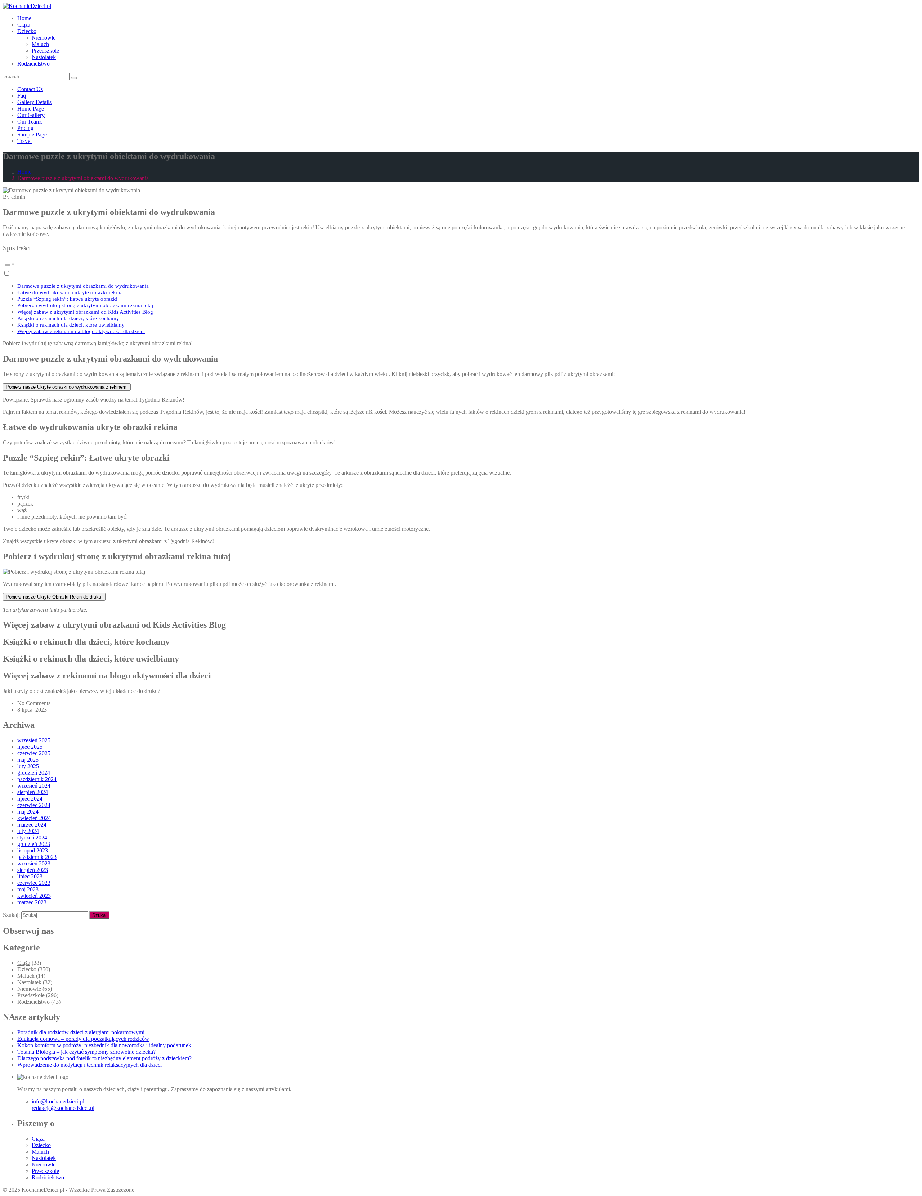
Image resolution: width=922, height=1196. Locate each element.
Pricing (25, 128)
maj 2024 (28, 811)
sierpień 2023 (32, 870)
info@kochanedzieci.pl (58, 1101)
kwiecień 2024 (34, 818)
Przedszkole (45, 51)
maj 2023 (28, 889)
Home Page (30, 109)
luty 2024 (28, 831)
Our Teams (29, 121)
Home (24, 18)
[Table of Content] (461, 264)
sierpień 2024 (32, 792)
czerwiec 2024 (33, 805)
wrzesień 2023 (33, 863)
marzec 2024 (31, 824)
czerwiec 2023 (33, 883)
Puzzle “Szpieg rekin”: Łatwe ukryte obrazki (67, 299)
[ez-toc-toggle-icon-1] (461, 268)
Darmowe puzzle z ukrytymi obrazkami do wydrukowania (83, 286)
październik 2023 (37, 857)
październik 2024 (37, 779)
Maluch (40, 44)
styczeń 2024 (32, 837)
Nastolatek (44, 57)
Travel (24, 141)
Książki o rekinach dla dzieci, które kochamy (68, 318)
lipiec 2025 (29, 747)
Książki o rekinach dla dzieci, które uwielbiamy (71, 325)
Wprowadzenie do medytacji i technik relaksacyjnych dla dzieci (89, 1065)
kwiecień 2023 (34, 896)
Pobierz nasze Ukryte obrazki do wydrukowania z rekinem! (67, 387)
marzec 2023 (31, 902)
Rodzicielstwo (33, 64)
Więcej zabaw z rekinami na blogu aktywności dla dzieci (81, 331)
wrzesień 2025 (33, 740)
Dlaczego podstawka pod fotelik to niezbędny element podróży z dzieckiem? (104, 1058)
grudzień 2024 (33, 773)
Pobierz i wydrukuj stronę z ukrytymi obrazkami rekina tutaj (85, 305)
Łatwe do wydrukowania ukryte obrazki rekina (70, 292)
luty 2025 (28, 766)
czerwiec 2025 (33, 753)
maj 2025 (28, 760)
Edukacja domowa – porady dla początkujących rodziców (83, 1039)
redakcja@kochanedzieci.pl (63, 1108)
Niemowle (43, 38)
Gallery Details (34, 102)
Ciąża (23, 25)
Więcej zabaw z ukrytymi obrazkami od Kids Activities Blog (85, 312)
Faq (21, 96)
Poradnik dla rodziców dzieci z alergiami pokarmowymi (80, 1032)
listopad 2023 (32, 850)
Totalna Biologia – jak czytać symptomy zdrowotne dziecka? (86, 1052)
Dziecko (26, 31)
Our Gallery (31, 115)
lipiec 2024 (29, 799)
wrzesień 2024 (33, 786)
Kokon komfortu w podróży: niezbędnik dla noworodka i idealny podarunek (104, 1045)
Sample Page (32, 134)
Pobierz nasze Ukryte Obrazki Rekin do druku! (54, 597)
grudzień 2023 (33, 844)
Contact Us (30, 89)
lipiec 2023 (29, 876)
